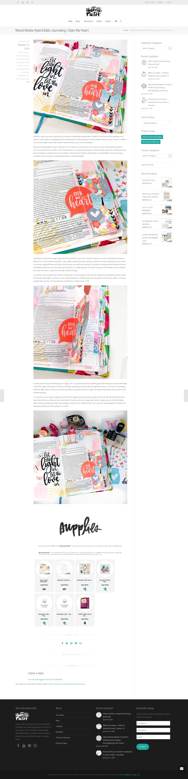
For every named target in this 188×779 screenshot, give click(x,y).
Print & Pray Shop (22, 56)
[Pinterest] (27, 2)
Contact (59, 726)
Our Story (60, 715)
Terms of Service (63, 737)
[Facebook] (18, 2)
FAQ (57, 720)
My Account (149, 2)
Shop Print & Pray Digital (152, 137)
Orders (168, 2)
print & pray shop (22, 79)
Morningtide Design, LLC (130, 774)
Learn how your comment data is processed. (66, 684)
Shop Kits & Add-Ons (151, 142)
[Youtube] (22, 2)
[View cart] (116, 21)
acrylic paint (20, 59)
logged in (42, 679)
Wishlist (160, 2)
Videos (99, 21)
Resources (88, 21)
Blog (70, 21)
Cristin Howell (24, 52)
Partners (59, 732)
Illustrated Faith (23, 75)
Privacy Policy (61, 743)
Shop (77, 21)
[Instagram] (32, 2)
